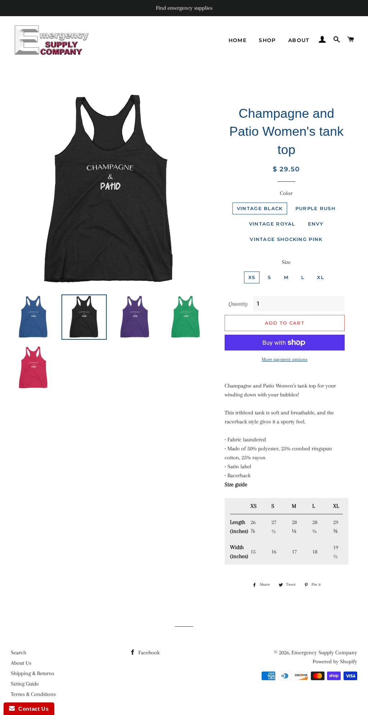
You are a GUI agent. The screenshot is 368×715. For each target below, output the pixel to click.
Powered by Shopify (335, 661)
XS (252, 277)
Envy (315, 224)
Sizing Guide (25, 684)
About (298, 40)
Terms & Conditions (33, 694)
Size (286, 262)
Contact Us (32, 709)
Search (18, 652)
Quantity (238, 304)
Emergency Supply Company (324, 652)
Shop (267, 40)
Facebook (148, 652)
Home (238, 40)
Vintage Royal (272, 224)
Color (286, 193)
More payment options (285, 359)
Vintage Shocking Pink (286, 239)
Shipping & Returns (32, 673)
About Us (21, 663)
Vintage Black (260, 208)
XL (320, 277)
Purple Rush (315, 208)
